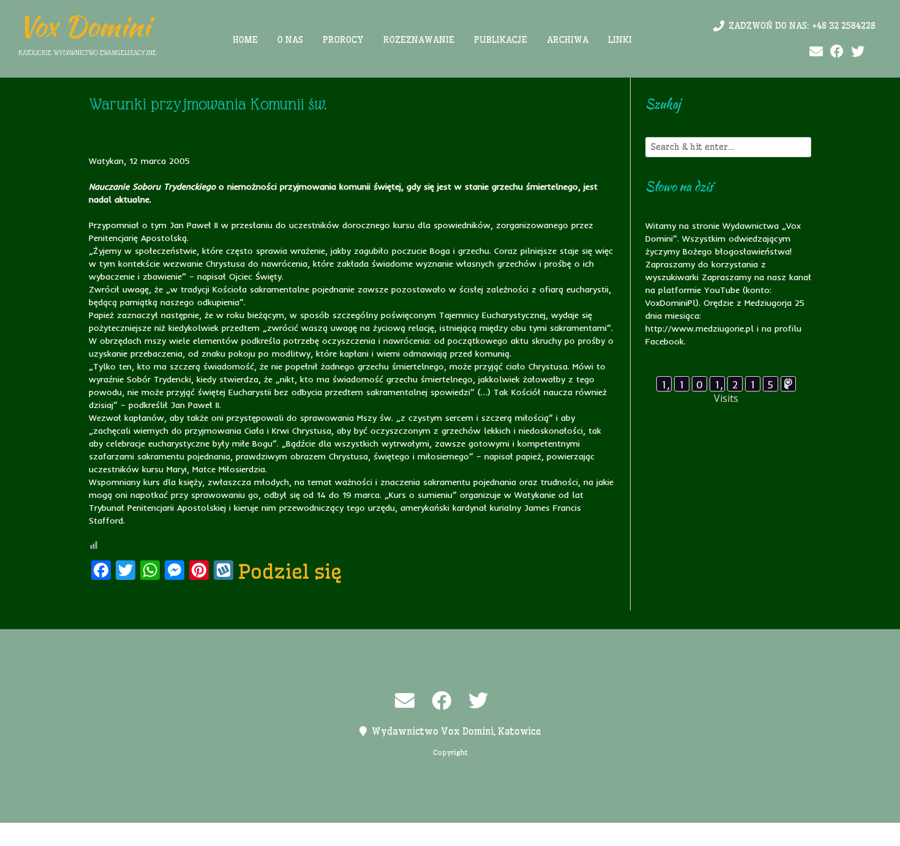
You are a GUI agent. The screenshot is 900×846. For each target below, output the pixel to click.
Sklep (601, 834)
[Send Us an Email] (816, 52)
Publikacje (500, 39)
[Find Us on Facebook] (837, 52)
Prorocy (343, 39)
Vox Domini (84, 26)
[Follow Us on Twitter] (857, 52)
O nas (290, 39)
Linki (620, 39)
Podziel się (290, 571)
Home (245, 39)
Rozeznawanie (418, 39)
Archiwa (567, 39)
